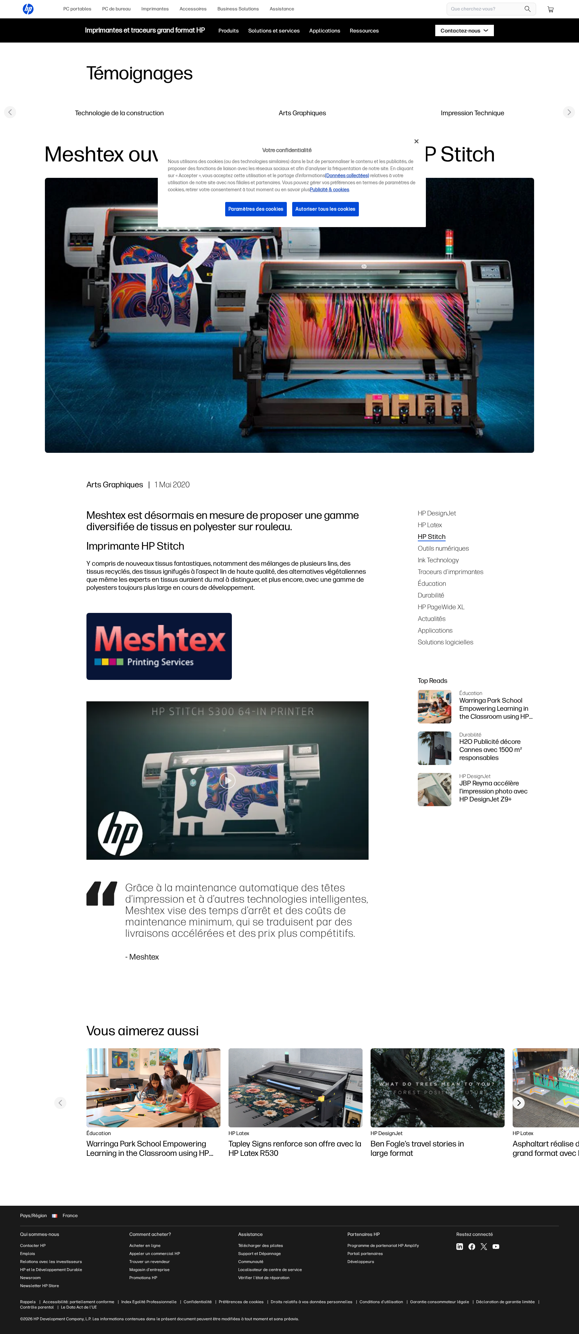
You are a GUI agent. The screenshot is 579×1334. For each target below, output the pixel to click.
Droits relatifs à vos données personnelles (311, 1302)
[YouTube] (496, 1246)
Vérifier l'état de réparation (264, 1277)
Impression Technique (472, 113)
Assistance (282, 9)
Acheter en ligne (144, 1245)
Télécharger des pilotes (260, 1245)
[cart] (551, 9)
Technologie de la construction (119, 113)
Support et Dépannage (259, 1253)
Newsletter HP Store (39, 1285)
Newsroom (30, 1277)
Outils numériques (443, 548)
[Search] (528, 9)
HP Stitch (432, 536)
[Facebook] (471, 1246)
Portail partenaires (365, 1253)
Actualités (432, 618)
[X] (483, 1246)
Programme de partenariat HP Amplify (383, 1245)
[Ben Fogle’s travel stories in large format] (438, 1087)
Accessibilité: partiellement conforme (78, 1302)
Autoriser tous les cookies (326, 209)
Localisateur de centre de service (270, 1269)
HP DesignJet (437, 513)
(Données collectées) (347, 176)
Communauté (250, 1261)
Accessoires (193, 9)
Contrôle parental (37, 1307)
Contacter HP (33, 1245)
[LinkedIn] (459, 1246)
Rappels (28, 1302)
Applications (435, 630)
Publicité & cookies (329, 190)
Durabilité (431, 595)
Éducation (432, 583)
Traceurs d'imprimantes (451, 571)
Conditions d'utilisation (381, 1302)
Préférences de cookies (241, 1302)
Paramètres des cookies (256, 209)
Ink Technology (438, 560)
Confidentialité (198, 1302)
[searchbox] (486, 9)
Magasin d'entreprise (150, 1269)
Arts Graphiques (302, 113)
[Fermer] (416, 141)
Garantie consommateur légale (439, 1302)
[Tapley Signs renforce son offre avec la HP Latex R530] (296, 1087)
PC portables (77, 9)
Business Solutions (238, 9)
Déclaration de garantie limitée (505, 1302)
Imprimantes (155, 9)
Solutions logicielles (445, 642)
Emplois (27, 1253)
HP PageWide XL (441, 607)
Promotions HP (143, 1277)
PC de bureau (116, 9)
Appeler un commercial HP (154, 1253)
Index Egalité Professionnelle (149, 1302)
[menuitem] (77, 9)
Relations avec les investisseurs (51, 1261)
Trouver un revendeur (149, 1261)
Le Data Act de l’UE (79, 1307)
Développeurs (361, 1261)
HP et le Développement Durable (51, 1269)
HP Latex (430, 524)
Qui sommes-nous (39, 1234)
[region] (292, 180)
